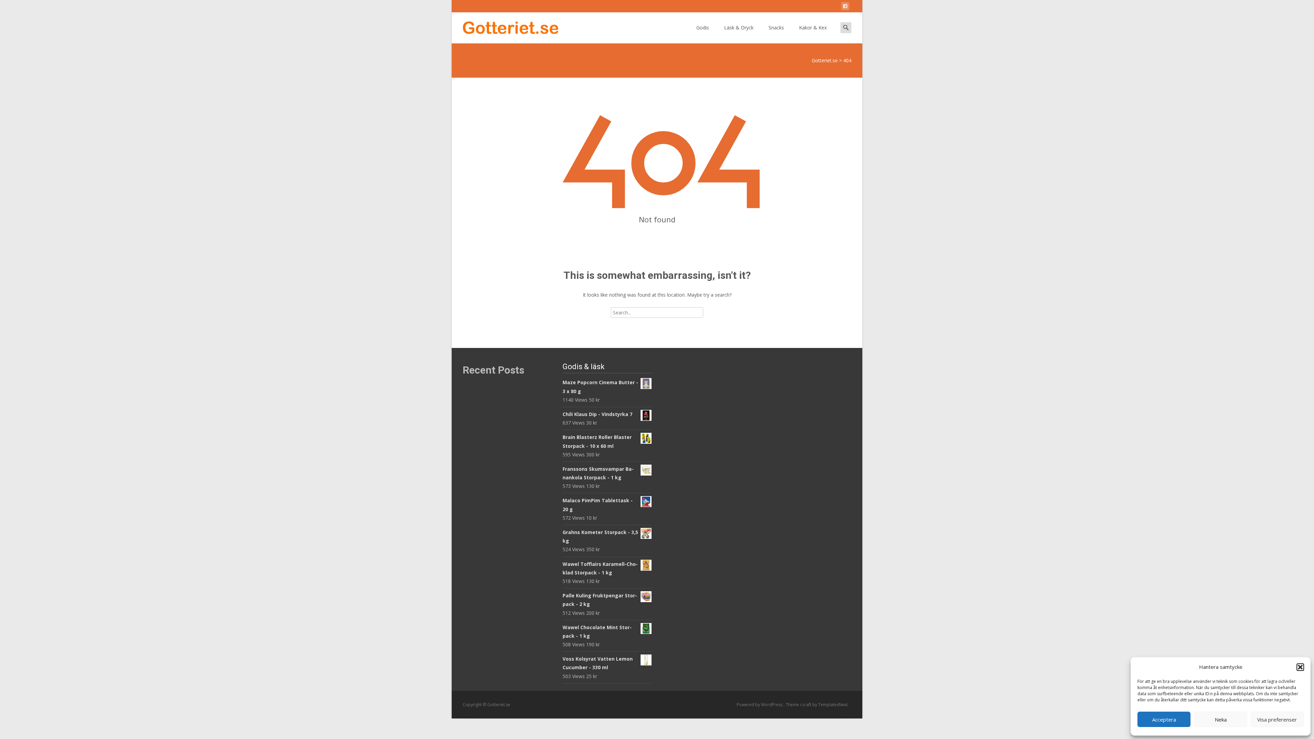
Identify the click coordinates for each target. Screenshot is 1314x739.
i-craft (806, 705)
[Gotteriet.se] (505, 26)
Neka (1221, 719)
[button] (1300, 667)
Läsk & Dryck (738, 27)
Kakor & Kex (813, 27)
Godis (702, 27)
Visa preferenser (1277, 719)
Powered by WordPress (760, 705)
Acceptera (1164, 719)
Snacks (776, 27)
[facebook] (845, 7)
